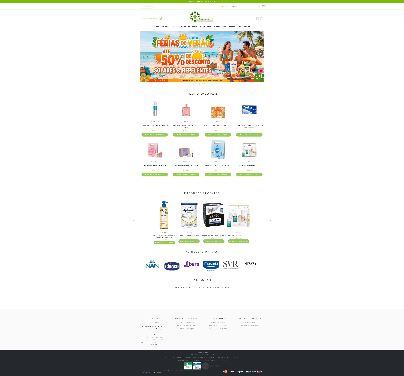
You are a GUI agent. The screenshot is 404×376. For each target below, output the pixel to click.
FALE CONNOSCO (150, 19)
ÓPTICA (247, 27)
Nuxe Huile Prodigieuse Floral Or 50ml (186, 126)
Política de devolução (249, 326)
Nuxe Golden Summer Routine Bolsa (218, 125)
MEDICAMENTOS (161, 27)
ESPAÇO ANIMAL (235, 27)
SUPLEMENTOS (220, 27)
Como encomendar (218, 323)
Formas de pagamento (217, 326)
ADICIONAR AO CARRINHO (155, 134)
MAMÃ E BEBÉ (205, 27)
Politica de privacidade (186, 326)
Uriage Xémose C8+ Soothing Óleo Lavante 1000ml (164, 236)
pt (224, 6)
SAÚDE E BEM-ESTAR (189, 27)
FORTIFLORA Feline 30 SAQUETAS (214, 236)
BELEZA (175, 27)
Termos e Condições (186, 323)
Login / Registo (147, 6)
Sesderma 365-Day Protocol (249, 165)
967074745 (154, 344)
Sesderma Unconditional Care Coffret (186, 166)
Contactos (155, 323)
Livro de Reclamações (186, 329)
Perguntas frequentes (218, 329)
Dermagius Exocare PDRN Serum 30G (154, 125)
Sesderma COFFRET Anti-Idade (155, 165)
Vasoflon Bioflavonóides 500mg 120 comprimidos (249, 126)
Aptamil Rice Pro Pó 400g (189, 236)
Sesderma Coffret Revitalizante (217, 165)
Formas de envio (249, 323)
